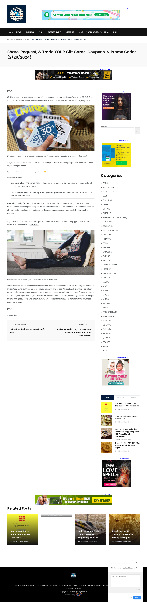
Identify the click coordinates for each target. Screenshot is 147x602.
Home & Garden (109, 273)
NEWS (18, 32)
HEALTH (106, 260)
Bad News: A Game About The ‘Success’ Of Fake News (127, 404)
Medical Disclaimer (94, 585)
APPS (105, 183)
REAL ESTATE (108, 316)
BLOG (81, 32)
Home (10, 32)
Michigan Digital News (124, 409)
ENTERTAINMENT (54, 32)
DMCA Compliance (79, 585)
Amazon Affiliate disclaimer (24, 585)
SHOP (115, 32)
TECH (41, 32)
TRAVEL (106, 351)
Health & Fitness (110, 265)
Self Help (107, 329)
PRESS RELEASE (110, 312)
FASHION (107, 234)
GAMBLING (107, 252)
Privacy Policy (107, 585)
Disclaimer (67, 585)
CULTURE (107, 213)
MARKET (106, 282)
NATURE (106, 303)
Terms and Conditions (73, 588)
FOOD (105, 243)
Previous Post (20, 325)
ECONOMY (107, 222)
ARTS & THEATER (110, 187)
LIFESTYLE (70, 32)
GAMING (106, 256)
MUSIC (106, 299)
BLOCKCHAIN (109, 191)
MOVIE (106, 295)
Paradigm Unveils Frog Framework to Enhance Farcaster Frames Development (73, 332)
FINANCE (107, 239)
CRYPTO (106, 209)
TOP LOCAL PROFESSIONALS (98, 32)
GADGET (106, 247)
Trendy (133, 398)
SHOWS (106, 338)
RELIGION (107, 320)
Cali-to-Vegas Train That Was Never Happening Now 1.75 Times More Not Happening (127, 433)
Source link (12, 315)
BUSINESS (30, 32)
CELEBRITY (108, 204)
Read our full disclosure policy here (75, 100)
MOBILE (106, 286)
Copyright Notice (55, 585)
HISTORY (107, 269)
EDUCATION (108, 226)
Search (104, 126)
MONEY (106, 290)
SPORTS (106, 342)
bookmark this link (57, 221)
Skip (130, 597)
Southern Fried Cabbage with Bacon (126, 417)
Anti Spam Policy (42, 585)
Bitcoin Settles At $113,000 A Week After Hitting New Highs (127, 445)
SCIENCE (107, 325)
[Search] (137, 130)
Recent (107, 398)
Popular (120, 398)
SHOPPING (107, 333)
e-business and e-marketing (115, 217)
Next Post (83, 325)
